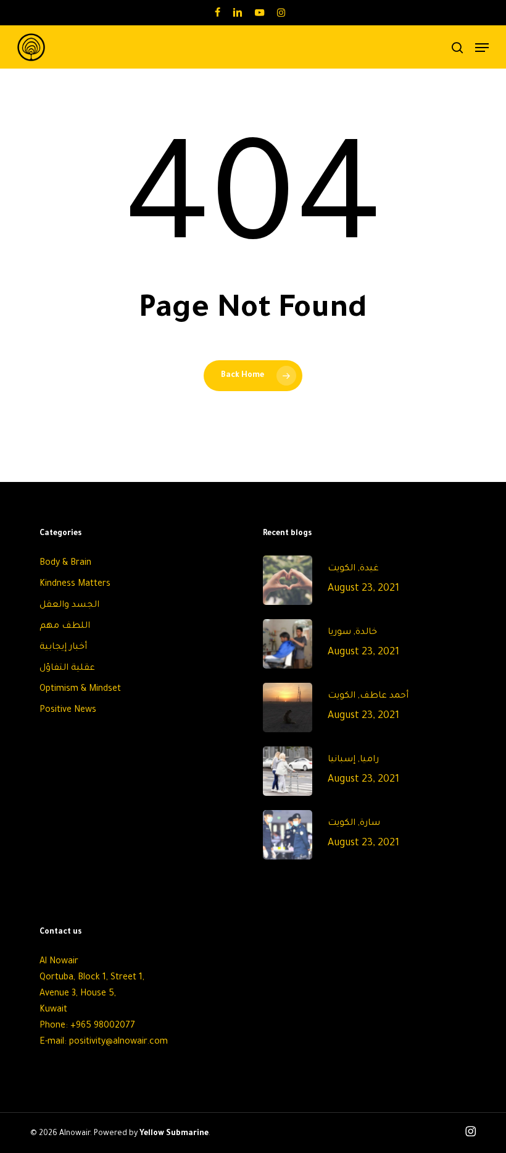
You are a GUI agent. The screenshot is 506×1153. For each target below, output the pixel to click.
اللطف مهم (64, 626)
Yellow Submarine (174, 1134)
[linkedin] (238, 12)
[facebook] (217, 12)
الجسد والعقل (69, 605)
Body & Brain (65, 563)
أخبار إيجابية (63, 648)
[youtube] (260, 12)
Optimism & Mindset (80, 690)
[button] (482, 47)
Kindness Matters (74, 584)
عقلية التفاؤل (67, 669)
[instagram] (281, 12)
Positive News (67, 711)
